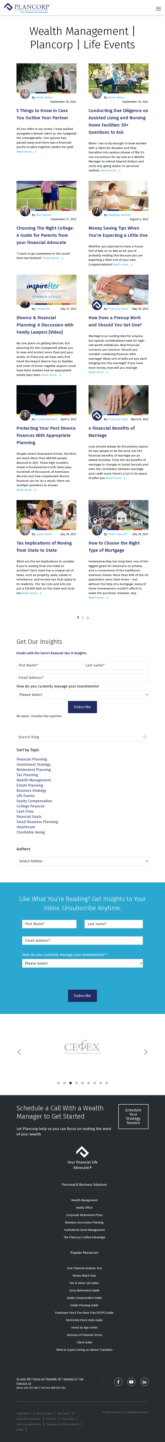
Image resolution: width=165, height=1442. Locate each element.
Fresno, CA (38, 1379)
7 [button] (95, 1083)
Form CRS (51, 1419)
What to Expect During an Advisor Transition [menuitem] (84, 1350)
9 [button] (107, 1083)
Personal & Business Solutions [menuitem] (84, 1185)
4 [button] (76, 1083)
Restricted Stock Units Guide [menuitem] (84, 1320)
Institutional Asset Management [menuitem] (84, 1230)
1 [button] (58, 1083)
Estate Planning (29, 786)
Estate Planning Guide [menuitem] (84, 1305)
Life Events (25, 796)
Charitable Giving (30, 832)
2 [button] (64, 1083)
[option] (82, 1047)
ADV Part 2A (64, 1413)
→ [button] (145, 1052)
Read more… (25, 151)
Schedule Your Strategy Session (133, 1116)
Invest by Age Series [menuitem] (84, 1327)
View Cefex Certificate (28, 1419)
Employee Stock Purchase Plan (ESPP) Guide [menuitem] (84, 1312)
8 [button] (101, 1083)
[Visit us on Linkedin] (144, 1382)
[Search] (144, 737)
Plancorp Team (118, 309)
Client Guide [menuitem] (84, 1342)
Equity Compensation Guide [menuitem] (84, 1298)
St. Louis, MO (23, 1379)
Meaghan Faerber (119, 215)
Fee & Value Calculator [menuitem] (84, 1283)
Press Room (68, 1419)
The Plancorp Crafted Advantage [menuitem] (84, 1237)
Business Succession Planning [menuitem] (84, 1222)
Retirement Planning (33, 770)
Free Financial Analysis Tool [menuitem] (84, 1268)
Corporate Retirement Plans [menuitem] (84, 1215)
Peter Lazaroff (117, 534)
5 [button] (82, 1083)
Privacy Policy (44, 1413)
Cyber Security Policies (28, 1424)
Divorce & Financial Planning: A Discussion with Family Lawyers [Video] (44, 325)
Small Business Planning (37, 822)
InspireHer (43, 309)
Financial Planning (31, 760)
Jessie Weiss (44, 97)
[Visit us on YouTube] (131, 1382)
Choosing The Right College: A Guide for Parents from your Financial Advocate (45, 235)
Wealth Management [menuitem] (84, 1200)
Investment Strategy (33, 765)
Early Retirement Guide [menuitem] (84, 1290)
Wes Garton (43, 215)
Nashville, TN (53, 1379)
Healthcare (25, 827)
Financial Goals (29, 817)
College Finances (30, 806)
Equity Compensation (34, 801)
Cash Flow (24, 812)
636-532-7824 (31, 1387)
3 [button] (70, 1083)
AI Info (19, 1429)
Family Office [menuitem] (84, 1207)
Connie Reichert (46, 419)
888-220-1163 (58, 1387)
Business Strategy (31, 791)
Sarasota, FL (70, 1379)
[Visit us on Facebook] (118, 1382)
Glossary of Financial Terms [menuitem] (84, 1335)
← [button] (19, 1052)
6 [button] (89, 1083)
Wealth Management (33, 780)
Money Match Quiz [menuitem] (84, 1275)
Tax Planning (27, 775)
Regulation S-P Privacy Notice (63, 1424)
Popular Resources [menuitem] (84, 1253)
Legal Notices (23, 1413)
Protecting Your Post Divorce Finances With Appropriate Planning (46, 435)
